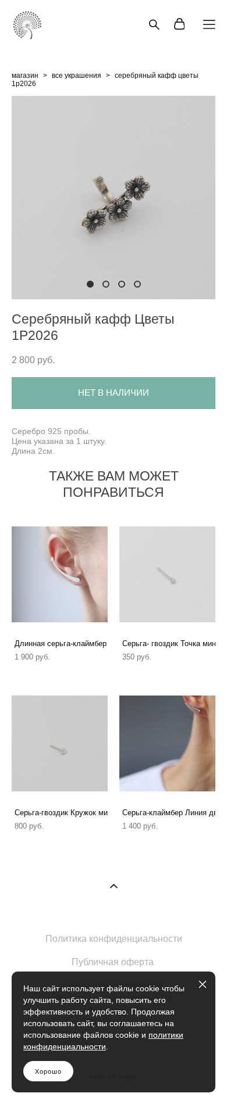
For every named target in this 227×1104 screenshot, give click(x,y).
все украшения (76, 75)
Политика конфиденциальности (113, 939)
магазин (25, 75)
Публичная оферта (113, 962)
